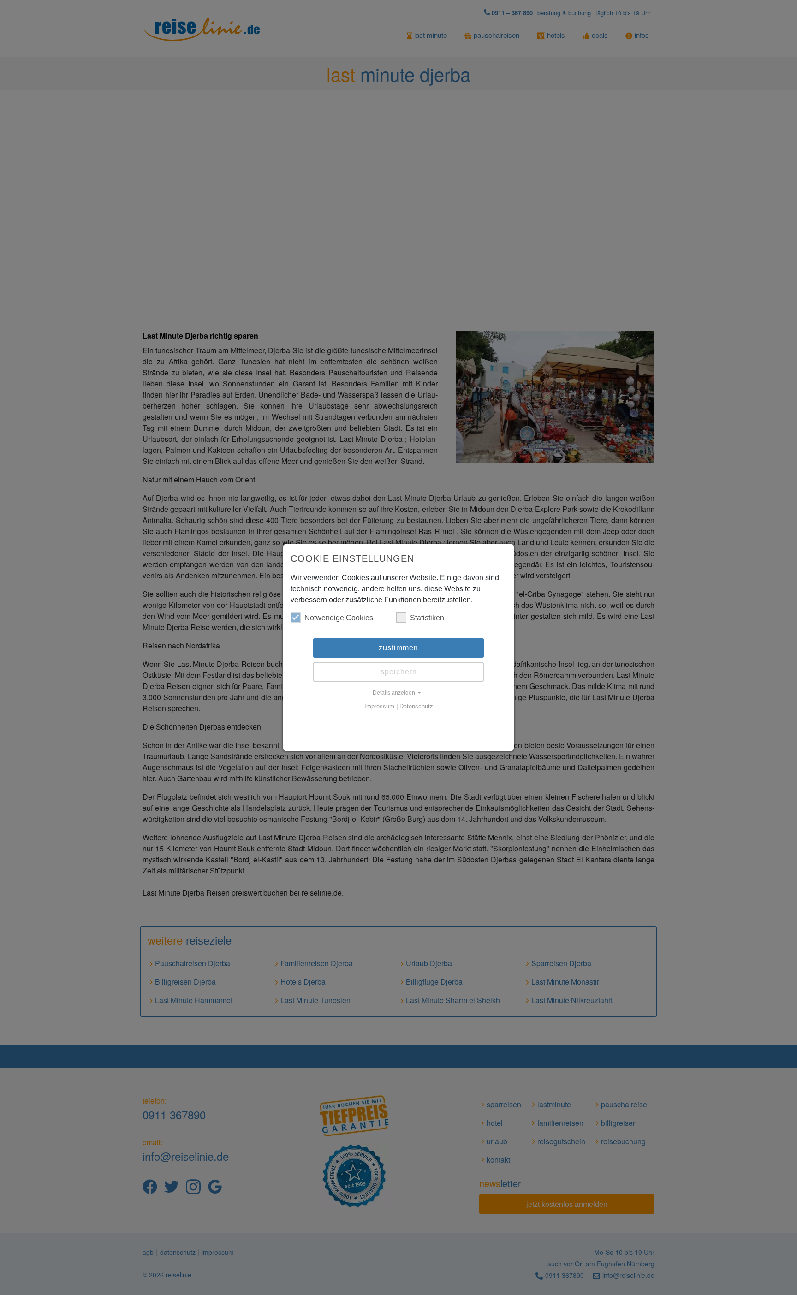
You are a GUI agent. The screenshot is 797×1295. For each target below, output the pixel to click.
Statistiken (427, 618)
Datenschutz (416, 706)
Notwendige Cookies (338, 618)
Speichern (399, 672)
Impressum (379, 706)
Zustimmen (398, 648)
